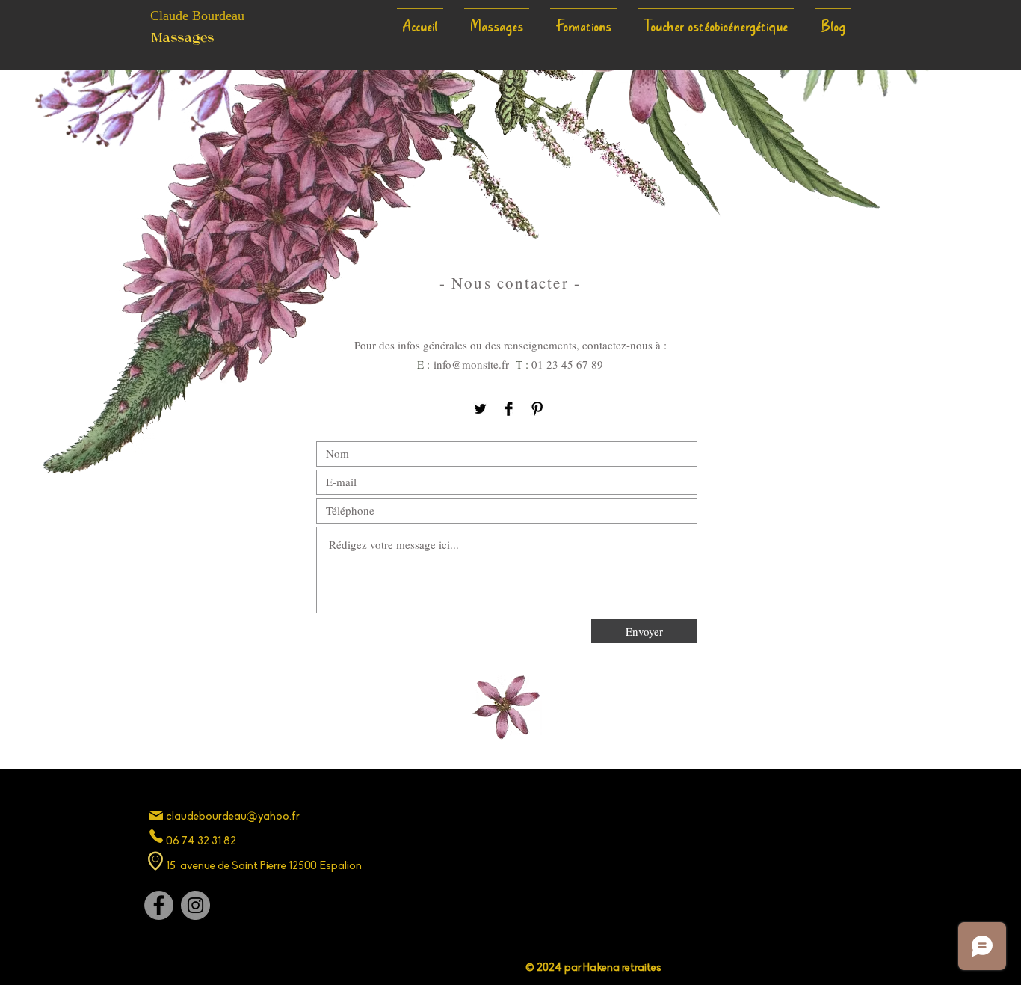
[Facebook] (509, 409)
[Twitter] (480, 409)
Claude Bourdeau (197, 15)
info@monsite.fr (471, 364)
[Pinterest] (537, 409)
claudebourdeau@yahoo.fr (233, 817)
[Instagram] (195, 905)
